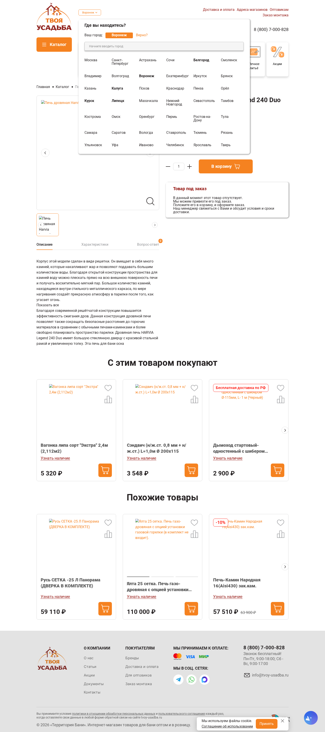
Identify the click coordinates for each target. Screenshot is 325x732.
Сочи (170, 60)
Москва (90, 60)
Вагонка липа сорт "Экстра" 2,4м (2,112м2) (74, 448)
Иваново (146, 145)
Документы (94, 684)
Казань (90, 88)
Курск (89, 101)
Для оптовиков (138, 675)
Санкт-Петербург (120, 61)
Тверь (226, 145)
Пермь (171, 117)
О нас (89, 658)
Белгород (201, 60)
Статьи (90, 666)
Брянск (227, 76)
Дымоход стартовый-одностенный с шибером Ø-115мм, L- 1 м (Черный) (240, 448)
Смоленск (229, 60)
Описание (44, 244)
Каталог (58, 44)
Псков (144, 88)
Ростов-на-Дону (202, 118)
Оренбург (147, 117)
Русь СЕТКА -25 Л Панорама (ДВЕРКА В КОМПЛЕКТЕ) (70, 582)
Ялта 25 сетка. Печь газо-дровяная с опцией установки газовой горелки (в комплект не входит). (160, 587)
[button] (285, 430)
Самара (90, 132)
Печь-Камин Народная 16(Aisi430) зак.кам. (236, 582)
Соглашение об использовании (227, 726)
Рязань (227, 132)
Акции (89, 675)
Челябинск (175, 145)
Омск (116, 117)
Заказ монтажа (276, 15)
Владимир (92, 76)
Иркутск (200, 76)
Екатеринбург (177, 76)
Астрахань (148, 60)
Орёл (225, 88)
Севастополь (204, 101)
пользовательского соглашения (181, 713)
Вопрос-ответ (148, 244)
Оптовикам (279, 10)
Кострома (92, 117)
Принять (267, 724)
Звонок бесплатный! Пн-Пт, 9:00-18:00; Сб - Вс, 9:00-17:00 (263, 658)
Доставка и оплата (219, 10)
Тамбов (227, 101)
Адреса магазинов (252, 10)
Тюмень (200, 132)
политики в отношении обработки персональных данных (113, 713)
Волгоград (120, 76)
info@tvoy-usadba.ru (270, 675)
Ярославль (202, 145)
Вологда (146, 132)
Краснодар (175, 88)
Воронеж (88, 12)
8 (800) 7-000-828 (271, 29)
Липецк (118, 101)
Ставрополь (176, 132)
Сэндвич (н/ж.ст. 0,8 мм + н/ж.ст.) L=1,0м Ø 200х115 (156, 448)
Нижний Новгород (174, 102)
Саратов (119, 132)
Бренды (132, 658)
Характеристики (94, 244)
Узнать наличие (55, 458)
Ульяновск (93, 145)
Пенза (198, 88)
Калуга (117, 88)
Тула (225, 117)
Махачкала (148, 101)
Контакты (92, 692)
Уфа (115, 145)
